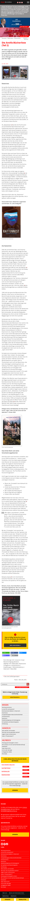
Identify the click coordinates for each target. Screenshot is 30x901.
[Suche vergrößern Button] (28, 684)
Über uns (4, 893)
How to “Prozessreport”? (8, 736)
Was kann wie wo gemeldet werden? (11, 732)
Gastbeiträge (15, 769)
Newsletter (4, 746)
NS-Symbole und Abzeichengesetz (10, 722)
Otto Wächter (22, 267)
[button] (6, 653)
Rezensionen (17, 38)
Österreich (6, 669)
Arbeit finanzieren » (15, 697)
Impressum (13, 896)
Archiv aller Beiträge (7, 750)
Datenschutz (5, 896)
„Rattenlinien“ (7, 125)
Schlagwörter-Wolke (7, 752)
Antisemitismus (15, 665)
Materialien (10, 38)
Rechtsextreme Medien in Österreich (11, 711)
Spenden (15, 790)
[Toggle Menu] (28, 2)
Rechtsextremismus (7, 707)
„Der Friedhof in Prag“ (20, 501)
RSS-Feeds (4, 753)
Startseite (4, 38)
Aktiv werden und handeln (8, 730)
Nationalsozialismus (18, 667)
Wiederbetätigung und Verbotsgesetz (11, 720)
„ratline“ (21, 285)
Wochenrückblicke (15, 765)
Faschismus (5, 713)
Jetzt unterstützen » (15, 645)
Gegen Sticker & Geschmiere (9, 734)
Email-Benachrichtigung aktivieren (14, 661)
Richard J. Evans (6, 577)
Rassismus (4, 718)
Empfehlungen (7, 667)
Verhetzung (5, 723)
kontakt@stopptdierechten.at (9, 811)
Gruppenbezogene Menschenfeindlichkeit (12, 714)
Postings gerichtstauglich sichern (10, 742)
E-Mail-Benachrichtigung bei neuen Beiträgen (15, 760)
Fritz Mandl (21, 173)
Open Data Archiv (6, 748)
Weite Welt (13, 669)
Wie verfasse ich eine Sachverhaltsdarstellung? (13, 744)
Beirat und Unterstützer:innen (16, 893)
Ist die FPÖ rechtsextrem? (8, 709)
